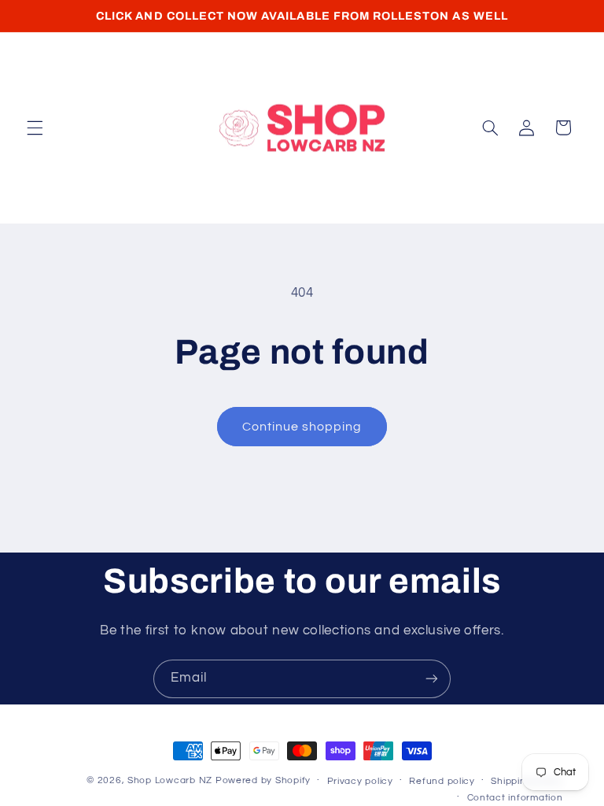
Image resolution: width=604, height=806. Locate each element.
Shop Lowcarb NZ (169, 780)
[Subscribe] (432, 679)
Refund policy (442, 781)
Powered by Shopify (263, 780)
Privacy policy (360, 781)
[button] (35, 127)
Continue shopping (302, 426)
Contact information (515, 797)
